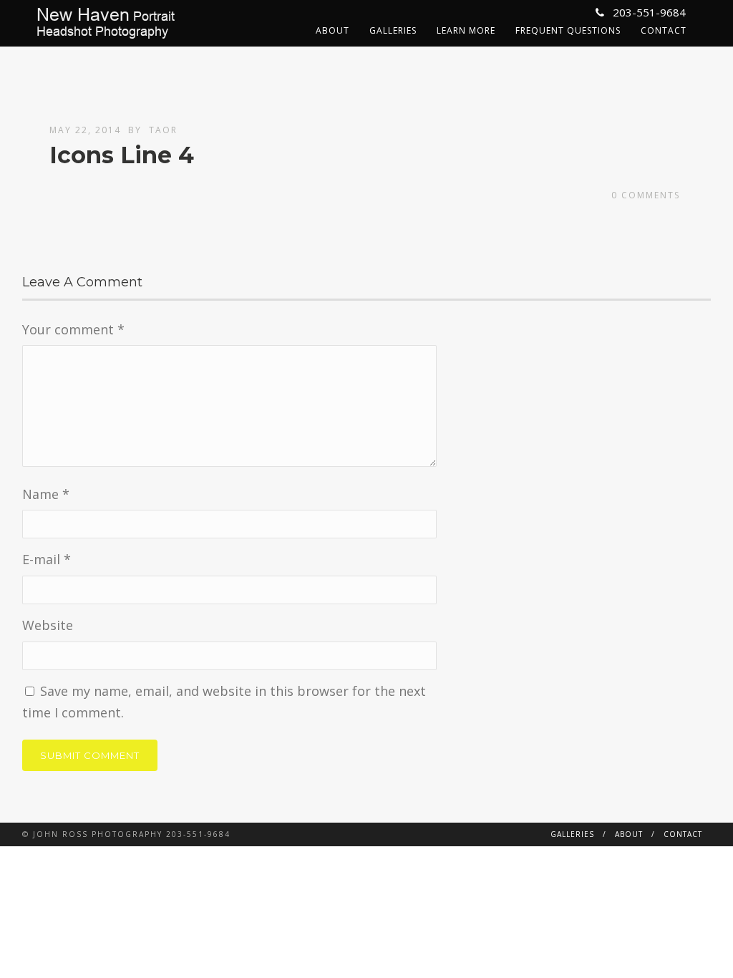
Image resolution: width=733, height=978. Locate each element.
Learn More (466, 30)
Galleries (393, 30)
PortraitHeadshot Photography (106, 23)
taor (163, 130)
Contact (663, 30)
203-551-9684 (648, 12)
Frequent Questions (568, 30)
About (332, 30)
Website (47, 625)
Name (45, 494)
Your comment (73, 329)
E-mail (46, 559)
